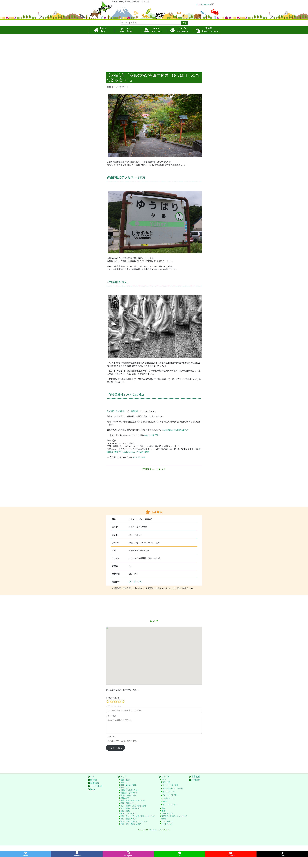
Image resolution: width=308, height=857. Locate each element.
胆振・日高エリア (127, 803)
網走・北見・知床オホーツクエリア (134, 821)
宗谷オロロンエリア (128, 813)
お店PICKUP (96, 786)
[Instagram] (128, 852)
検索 (184, 23)
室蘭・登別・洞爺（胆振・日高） (133, 800)
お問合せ (195, 779)
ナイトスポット (167, 824)
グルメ (154, 30)
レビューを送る (115, 747)
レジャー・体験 (167, 813)
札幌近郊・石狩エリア (129, 793)
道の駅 (207, 30)
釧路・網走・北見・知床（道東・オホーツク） (138, 816)
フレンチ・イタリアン (170, 795)
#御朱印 (134, 411)
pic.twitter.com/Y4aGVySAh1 (136, 452)
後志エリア (125, 787)
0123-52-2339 (135, 582)
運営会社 (195, 776)
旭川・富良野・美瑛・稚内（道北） (134, 806)
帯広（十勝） (126, 811)
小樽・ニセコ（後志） (129, 785)
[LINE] (179, 852)
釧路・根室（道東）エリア (131, 824)
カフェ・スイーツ (168, 792)
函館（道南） (126, 780)
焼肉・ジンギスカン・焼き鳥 (172, 788)
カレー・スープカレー (170, 805)
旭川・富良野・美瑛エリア (131, 808)
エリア (127, 30)
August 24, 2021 (151, 435)
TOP (101, 30)
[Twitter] (25, 852)
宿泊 (163, 811)
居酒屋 (164, 801)
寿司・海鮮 (166, 782)
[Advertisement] (154, 52)
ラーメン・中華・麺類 (170, 785)
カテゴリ (180, 30)
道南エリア (125, 782)
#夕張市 (110, 411)
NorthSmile (153, 830)
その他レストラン (168, 798)
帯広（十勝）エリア (128, 819)
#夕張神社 (120, 411)
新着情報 (94, 783)
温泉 (163, 808)
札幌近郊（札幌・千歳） (130, 790)
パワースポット (167, 821)
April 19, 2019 (138, 457)
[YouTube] (231, 852)
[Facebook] (77, 852)
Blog (92, 789)
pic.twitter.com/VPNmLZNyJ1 (175, 430)
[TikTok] (282, 852)
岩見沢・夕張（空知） (129, 795)
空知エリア (125, 798)
